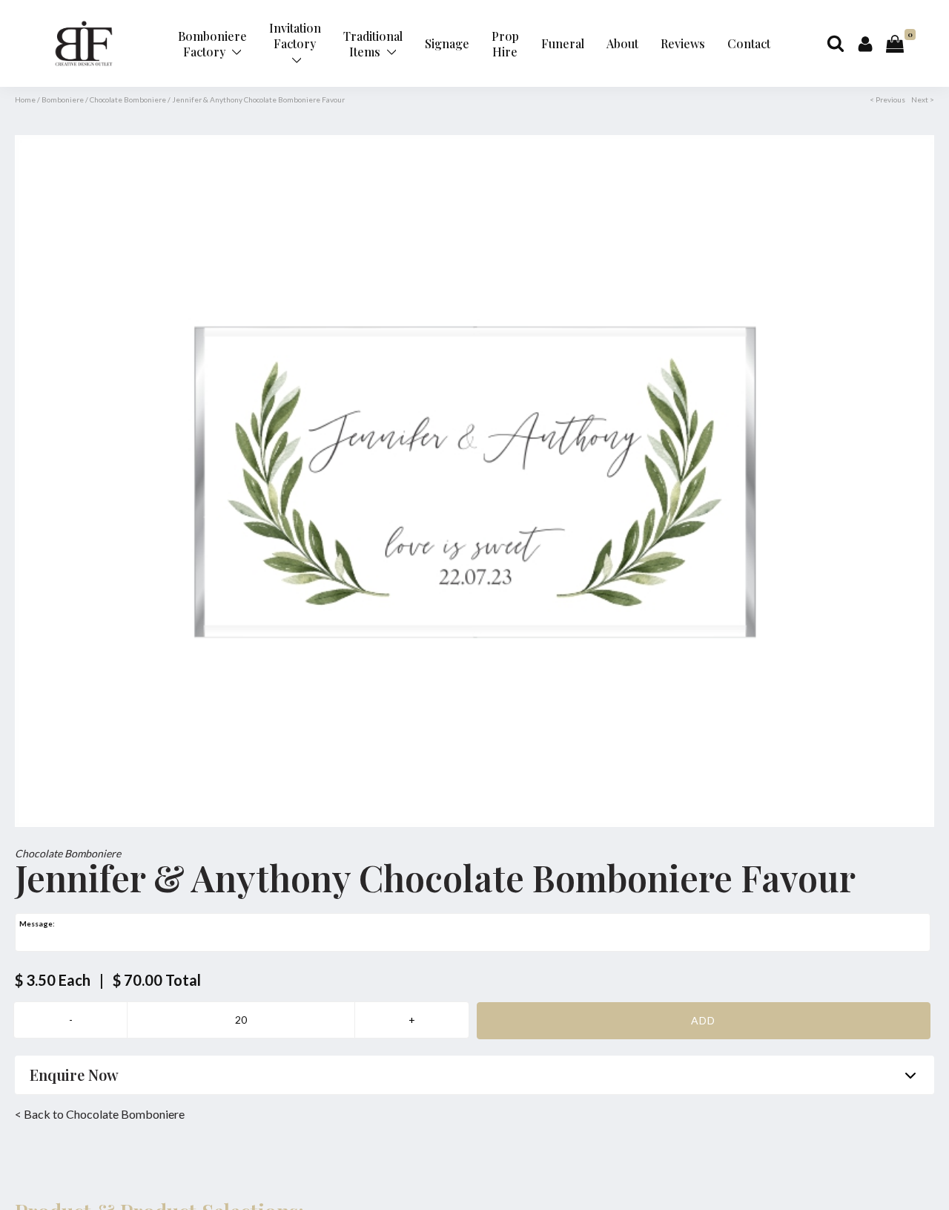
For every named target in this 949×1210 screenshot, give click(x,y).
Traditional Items (373, 43)
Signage (447, 43)
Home (25, 99)
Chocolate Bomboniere (128, 99)
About (622, 43)
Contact (748, 43)
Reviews (683, 43)
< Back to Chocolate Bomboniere (100, 1114)
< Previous (887, 99)
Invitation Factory (295, 35)
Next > (922, 99)
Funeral (562, 43)
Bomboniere (63, 99)
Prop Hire (505, 43)
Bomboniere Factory (212, 43)
